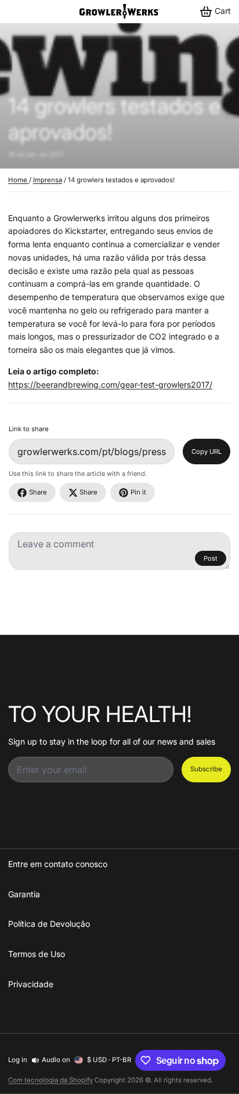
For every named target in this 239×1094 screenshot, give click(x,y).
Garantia (24, 894)
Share (38, 492)
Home (18, 180)
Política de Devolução (49, 924)
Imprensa (47, 180)
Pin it (138, 492)
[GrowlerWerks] (119, 11)
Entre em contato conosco (57, 864)
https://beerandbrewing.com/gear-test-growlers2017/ (110, 384)
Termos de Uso (36, 954)
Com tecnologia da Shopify (50, 1080)
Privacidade (30, 984)
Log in (17, 1060)
